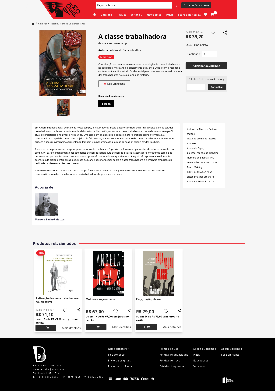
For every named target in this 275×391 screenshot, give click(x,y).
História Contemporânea (72, 23)
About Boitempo (231, 349)
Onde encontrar (118, 349)
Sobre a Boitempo (189, 14)
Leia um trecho (116, 83)
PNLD (169, 14)
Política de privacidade (173, 354)
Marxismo (106, 57)
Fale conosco (116, 354)
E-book (106, 103)
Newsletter (154, 14)
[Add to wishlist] (213, 32)
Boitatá (135, 14)
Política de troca (169, 360)
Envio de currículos (120, 366)
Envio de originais (119, 360)
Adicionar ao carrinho (206, 66)
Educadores (200, 360)
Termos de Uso (169, 349)
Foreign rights (230, 354)
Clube (123, 14)
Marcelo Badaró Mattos (126, 50)
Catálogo (106, 14)
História (54, 23)
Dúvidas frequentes (172, 366)
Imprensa (199, 366)
